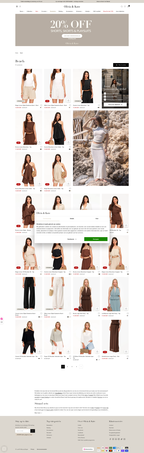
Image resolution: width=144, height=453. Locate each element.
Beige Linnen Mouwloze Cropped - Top (112, 272)
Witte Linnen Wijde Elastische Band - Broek (54, 314)
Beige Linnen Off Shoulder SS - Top (24, 272)
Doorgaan (96, 239)
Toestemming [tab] (47, 218)
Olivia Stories (81, 437)
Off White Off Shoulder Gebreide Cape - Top (83, 357)
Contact (111, 425)
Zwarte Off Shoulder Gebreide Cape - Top (26, 356)
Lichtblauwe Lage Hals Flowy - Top (111, 313)
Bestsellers (49, 425)
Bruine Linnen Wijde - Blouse (23, 230)
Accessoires (50, 430)
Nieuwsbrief (81, 435)
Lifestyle (49, 437)
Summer (100, 397)
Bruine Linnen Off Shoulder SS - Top (111, 230)
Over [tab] (97, 218)
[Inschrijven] (32, 431)
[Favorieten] (124, 6)
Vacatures (80, 430)
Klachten (111, 427)
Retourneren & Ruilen (114, 430)
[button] (121, 6)
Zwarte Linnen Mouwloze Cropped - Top (54, 272)
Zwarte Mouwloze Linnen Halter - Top (54, 147)
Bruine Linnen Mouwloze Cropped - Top (83, 272)
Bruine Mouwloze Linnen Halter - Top (25, 188)
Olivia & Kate (24, 449)
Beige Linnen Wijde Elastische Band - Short (26, 105)
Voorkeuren (70, 239)
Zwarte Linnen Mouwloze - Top (81, 105)
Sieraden (49, 432)
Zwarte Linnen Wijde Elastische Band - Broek (25, 314)
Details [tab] (72, 218)
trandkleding (59, 393)
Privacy (32, 449)
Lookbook (80, 432)
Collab (79, 425)
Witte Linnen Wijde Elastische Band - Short (55, 105)
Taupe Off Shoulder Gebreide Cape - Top (55, 356)
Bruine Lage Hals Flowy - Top (80, 313)
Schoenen (49, 435)
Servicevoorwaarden (42, 449)
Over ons (80, 427)
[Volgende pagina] (81, 367)
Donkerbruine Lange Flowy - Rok (110, 356)
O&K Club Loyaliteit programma (86, 440)
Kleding (48, 427)
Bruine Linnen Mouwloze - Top (23, 147)
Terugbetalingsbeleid (114, 432)
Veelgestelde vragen (114, 435)
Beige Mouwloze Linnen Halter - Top (53, 188)
